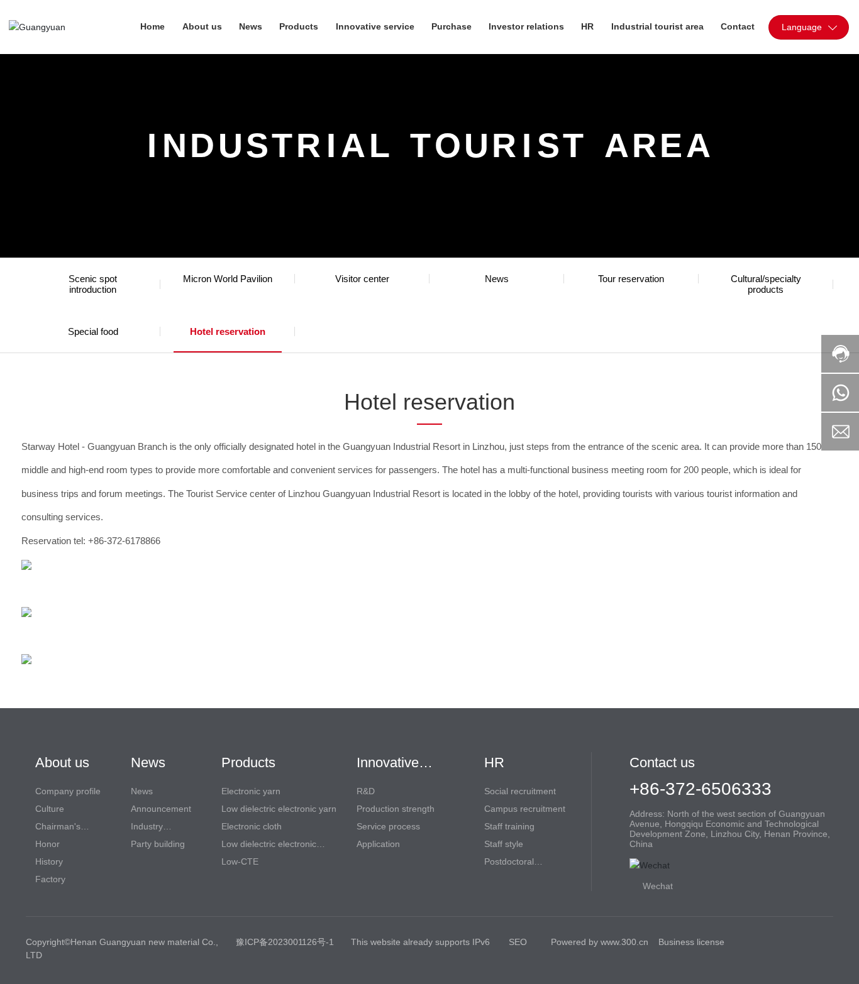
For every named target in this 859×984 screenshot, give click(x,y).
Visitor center (362, 278)
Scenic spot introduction (93, 284)
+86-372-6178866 (124, 540)
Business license (691, 942)
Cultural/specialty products (766, 284)
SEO (518, 942)
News (497, 278)
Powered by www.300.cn (599, 942)
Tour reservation (631, 278)
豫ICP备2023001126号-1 (285, 942)
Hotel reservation (227, 331)
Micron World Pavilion (227, 278)
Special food (93, 331)
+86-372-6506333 (700, 789)
